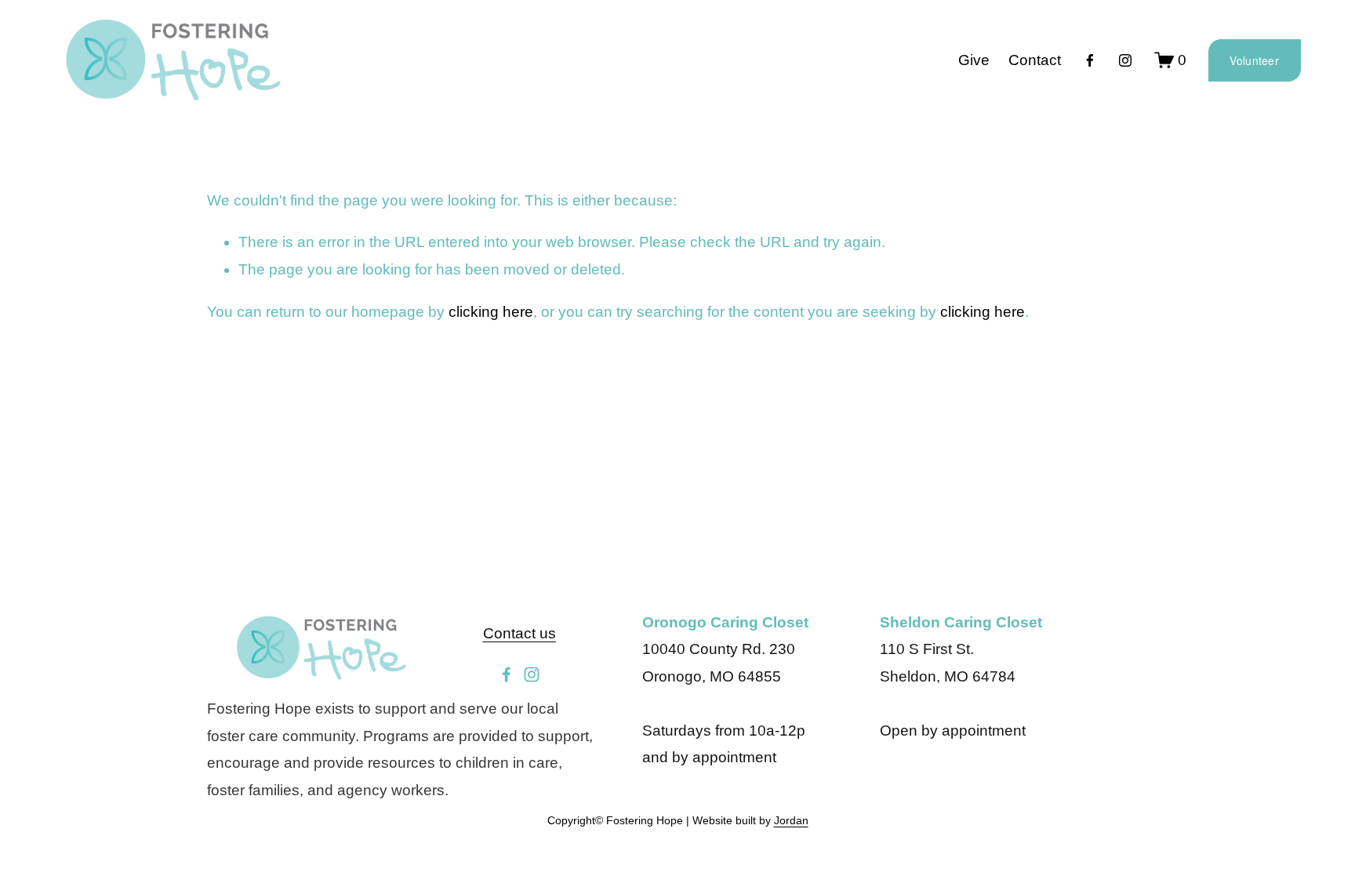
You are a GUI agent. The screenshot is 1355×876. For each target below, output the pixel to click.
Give (974, 60)
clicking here (491, 312)
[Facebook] (1090, 60)
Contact (1034, 60)
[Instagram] (1125, 60)
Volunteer (1254, 60)
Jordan (791, 820)
